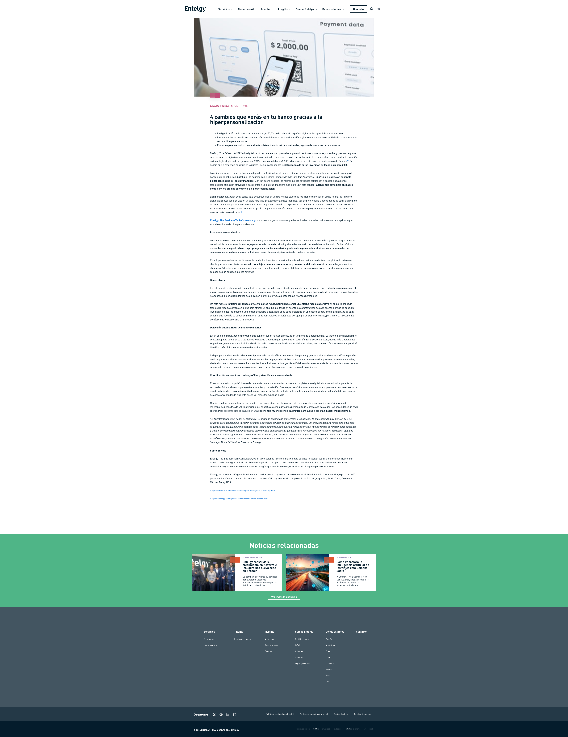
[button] (231, 9)
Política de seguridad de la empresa (347, 729)
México (329, 669)
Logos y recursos (302, 663)
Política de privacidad (321, 729)
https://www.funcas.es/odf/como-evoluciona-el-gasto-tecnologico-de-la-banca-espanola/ (243, 490)
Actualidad (270, 639)
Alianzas (299, 651)
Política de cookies (303, 729)
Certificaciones (302, 639)
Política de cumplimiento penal (314, 714)
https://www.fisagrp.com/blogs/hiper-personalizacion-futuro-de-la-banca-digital (239, 499)
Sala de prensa (219, 105)
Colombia (330, 663)
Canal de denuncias (362, 714)
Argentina (330, 645)
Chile (328, 657)
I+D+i (297, 645)
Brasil (328, 651)
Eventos (268, 651)
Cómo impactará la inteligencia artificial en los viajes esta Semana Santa (353, 566)
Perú (328, 675)
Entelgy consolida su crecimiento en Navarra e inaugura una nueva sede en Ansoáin (260, 566)
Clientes (299, 657)
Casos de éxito (210, 645)
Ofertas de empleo (242, 639)
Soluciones (209, 639)
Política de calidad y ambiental (280, 714)
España (329, 639)
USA (328, 681)
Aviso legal (368, 729)
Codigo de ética (341, 714)
